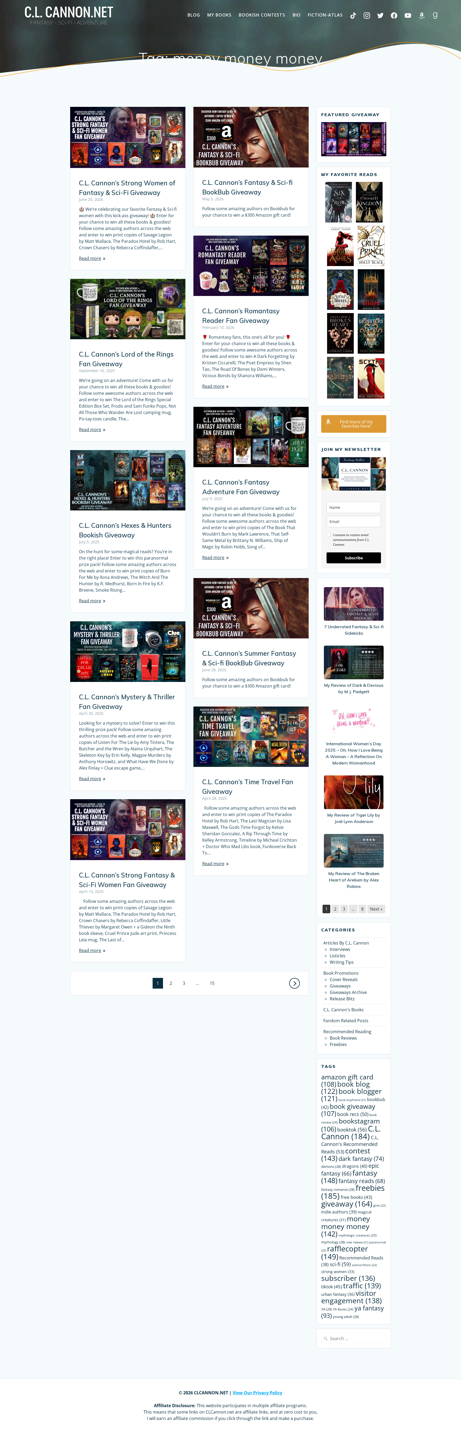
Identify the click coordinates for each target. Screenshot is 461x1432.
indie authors (339, 1212)
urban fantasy (338, 1294)
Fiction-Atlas (325, 15)
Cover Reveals (344, 979)
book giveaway (348, 1110)
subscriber (348, 1278)
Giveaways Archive (348, 992)
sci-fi (340, 1264)
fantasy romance (338, 1189)
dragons (354, 1166)
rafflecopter (344, 1253)
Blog (194, 15)
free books (356, 1197)
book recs (352, 1114)
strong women (337, 1271)
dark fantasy (361, 1158)
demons (331, 1166)
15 (214, 983)
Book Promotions (341, 973)
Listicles (337, 956)
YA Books (343, 1309)
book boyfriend (352, 1100)
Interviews (340, 949)
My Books (219, 15)
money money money (345, 1226)
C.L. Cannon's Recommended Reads (350, 1144)
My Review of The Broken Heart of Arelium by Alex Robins (353, 880)
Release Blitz (342, 999)
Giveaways (340, 986)
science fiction (364, 1265)
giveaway (346, 1204)
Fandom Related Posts (345, 1021)
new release (357, 1242)
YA (326, 1309)
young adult (346, 1316)
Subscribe (354, 557)
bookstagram (350, 1125)
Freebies (338, 1044)
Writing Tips (342, 962)
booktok (352, 1129)
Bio (297, 15)
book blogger (351, 1095)
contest (345, 1154)
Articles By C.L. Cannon (346, 943)
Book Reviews (343, 1038)
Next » (376, 909)
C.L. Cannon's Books (343, 1010)
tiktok (331, 1286)
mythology (333, 1242)
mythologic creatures (358, 1235)
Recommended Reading (347, 1032)
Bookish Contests (262, 15)
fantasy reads (362, 1181)
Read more (90, 258)
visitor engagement (351, 1296)
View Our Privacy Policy (257, 1393)
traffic (362, 1285)
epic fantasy (350, 1169)
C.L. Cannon (351, 1132)
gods (379, 1205)
